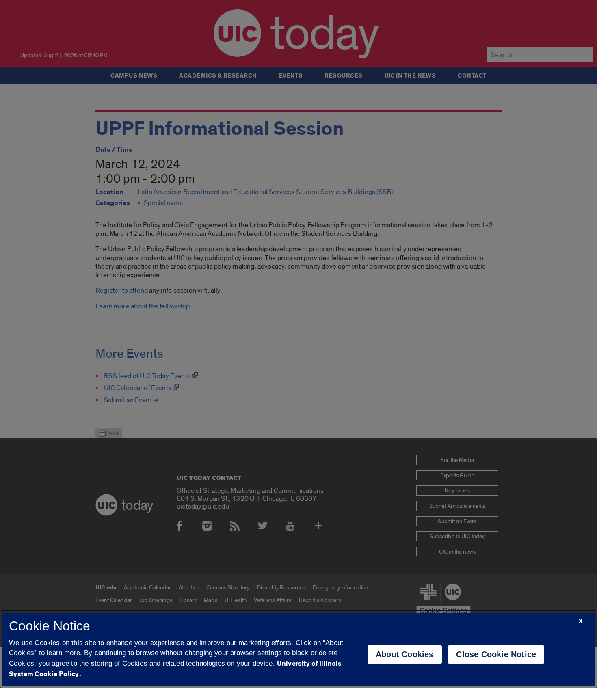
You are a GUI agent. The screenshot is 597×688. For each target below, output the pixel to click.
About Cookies (405, 654)
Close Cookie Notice (496, 654)
